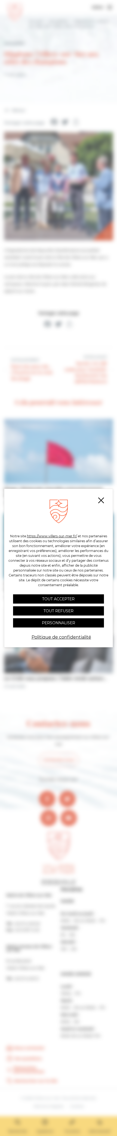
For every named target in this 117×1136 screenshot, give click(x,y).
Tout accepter (58, 599)
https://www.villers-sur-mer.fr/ (52, 536)
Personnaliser (58, 622)
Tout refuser (58, 610)
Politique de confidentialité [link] (61, 637)
